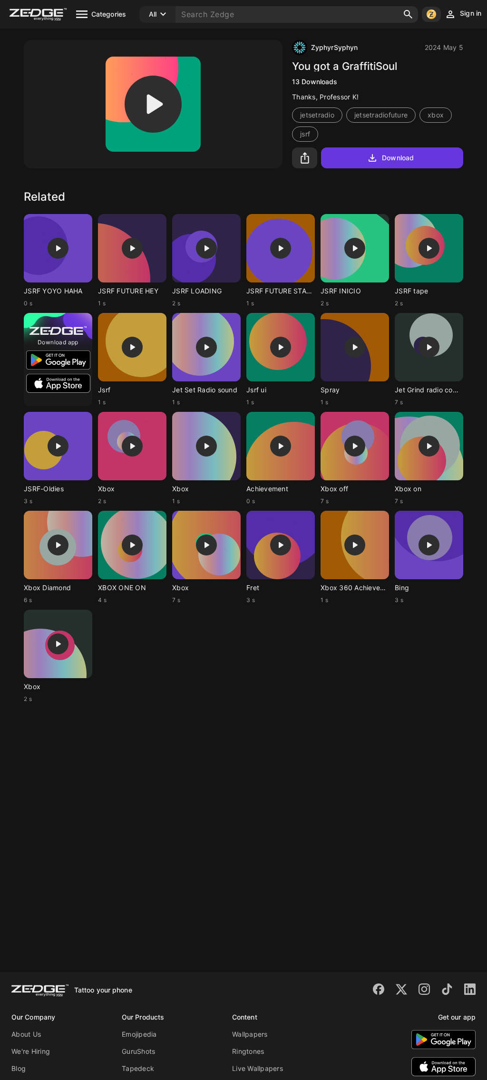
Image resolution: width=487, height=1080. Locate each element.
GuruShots (138, 1051)
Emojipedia (139, 1034)
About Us (26, 1034)
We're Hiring (30, 1051)
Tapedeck (138, 1068)
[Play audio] (153, 104)
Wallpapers (250, 1034)
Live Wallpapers (257, 1068)
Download (398, 158)
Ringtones (248, 1051)
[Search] (408, 14)
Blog (18, 1068)
